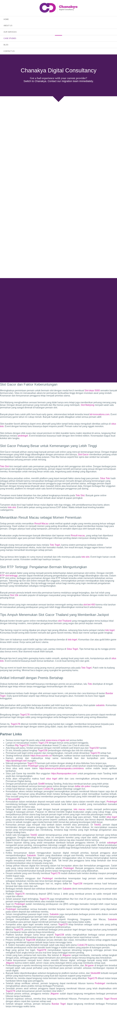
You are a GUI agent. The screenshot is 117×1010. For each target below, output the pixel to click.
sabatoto (100, 705)
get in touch (58, 307)
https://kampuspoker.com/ (64, 773)
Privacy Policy (68, 371)
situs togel (51, 778)
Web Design (72, 356)
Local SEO (102, 352)
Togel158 (94, 748)
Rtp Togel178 (22, 745)
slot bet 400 (89, 604)
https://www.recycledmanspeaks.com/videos (61, 768)
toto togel (110, 630)
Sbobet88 (95, 973)
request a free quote (80, 335)
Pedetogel (33, 766)
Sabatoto (31, 855)
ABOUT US (8, 26)
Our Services (29, 352)
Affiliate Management (104, 359)
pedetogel (23, 435)
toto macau (79, 809)
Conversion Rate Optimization (62, 359)
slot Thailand (64, 621)
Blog (6, 45)
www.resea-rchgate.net (57, 740)
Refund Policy (80, 371)
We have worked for (43, 352)
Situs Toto (105, 478)
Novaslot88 (14, 799)
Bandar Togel (59, 1004)
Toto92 (97, 824)
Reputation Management (39, 359)
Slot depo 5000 (92, 390)
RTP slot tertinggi (9, 575)
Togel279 (63, 924)
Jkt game (89, 965)
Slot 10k (14, 595)
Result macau (78, 535)
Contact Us (9, 51)
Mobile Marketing (101, 356)
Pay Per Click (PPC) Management (53, 356)
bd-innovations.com (99, 414)
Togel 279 (43, 743)
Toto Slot (4, 466)
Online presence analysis (85, 359)
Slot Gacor (83, 454)
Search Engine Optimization (85, 352)
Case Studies (10, 38)
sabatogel (112, 842)
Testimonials (57, 352)
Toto (90, 684)
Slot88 (41, 784)
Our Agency (18, 352)
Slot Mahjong (87, 405)
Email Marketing (32, 356)
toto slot (12, 507)
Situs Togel (72, 649)
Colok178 (48, 789)
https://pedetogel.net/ (16, 760)
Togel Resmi (110, 998)
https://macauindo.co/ (41, 755)
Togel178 (25, 714)
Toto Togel (55, 545)
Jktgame (66, 955)
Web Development (86, 356)
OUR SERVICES (10, 32)
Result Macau (41, 523)
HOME (6, 19)
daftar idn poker (82, 786)
